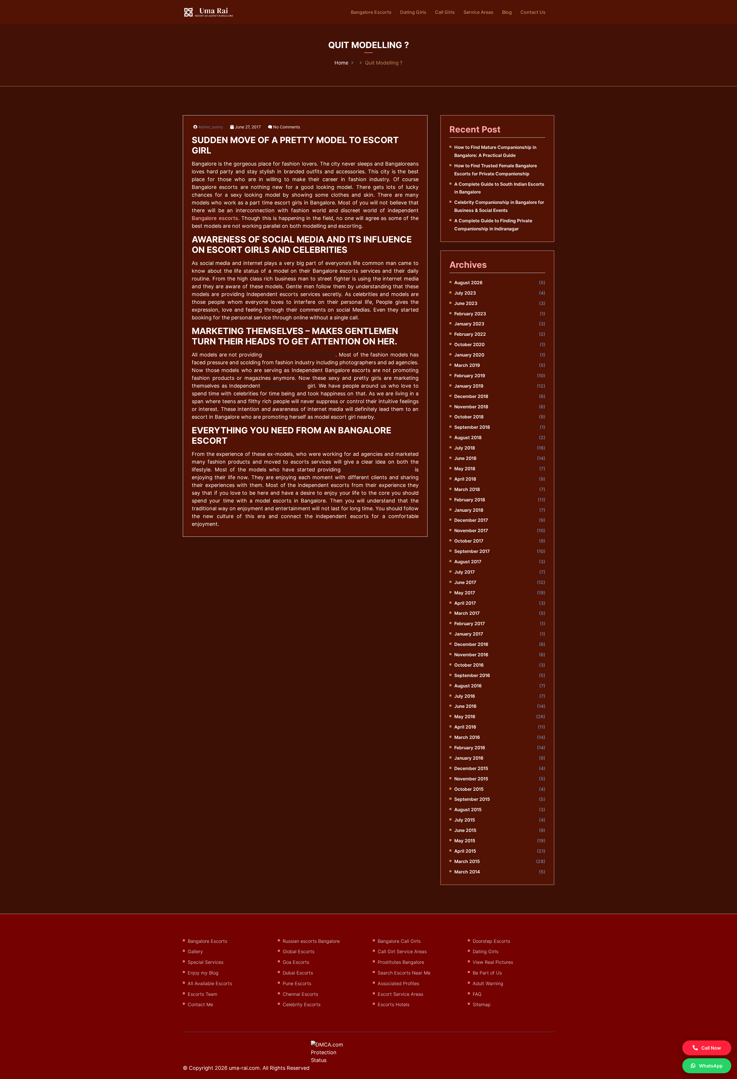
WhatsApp (710, 1066)
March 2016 (467, 737)
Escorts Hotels (393, 1004)
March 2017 (467, 613)
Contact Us (533, 12)
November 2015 (471, 779)
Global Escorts (298, 951)
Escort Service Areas (400, 994)
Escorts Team (202, 994)
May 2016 (464, 716)
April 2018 (465, 479)
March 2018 (467, 489)
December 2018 (471, 396)
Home (341, 63)
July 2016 (464, 696)
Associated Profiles (398, 983)
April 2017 (465, 603)
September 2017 (472, 551)
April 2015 (465, 851)
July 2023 (465, 293)
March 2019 (467, 365)
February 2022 (470, 334)
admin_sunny (210, 127)
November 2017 (471, 530)
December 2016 (471, 644)
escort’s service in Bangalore (299, 355)
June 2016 (465, 706)
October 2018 (469, 417)
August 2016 (468, 686)
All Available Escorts (210, 983)
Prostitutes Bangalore (401, 962)
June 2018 (465, 458)
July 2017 (464, 572)
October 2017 (468, 541)
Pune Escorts (297, 983)
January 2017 (468, 634)
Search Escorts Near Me (404, 973)
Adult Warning (488, 983)
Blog (507, 12)
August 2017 (467, 561)
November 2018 (471, 406)
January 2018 (468, 510)
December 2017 (471, 520)
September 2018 (472, 427)
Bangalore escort (284, 386)
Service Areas (478, 12)
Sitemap (482, 1004)
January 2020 (469, 355)
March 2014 (467, 872)
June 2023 (465, 303)
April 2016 (465, 727)
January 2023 (469, 324)
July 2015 (464, 820)
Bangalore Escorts (371, 12)
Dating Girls (413, 12)
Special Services (205, 962)
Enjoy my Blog (203, 973)
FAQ (477, 994)
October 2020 (469, 344)
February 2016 (469, 747)
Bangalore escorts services (377, 470)
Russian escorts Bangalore (311, 941)
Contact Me (200, 1004)
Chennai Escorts (300, 994)
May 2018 (464, 468)
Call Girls (445, 12)
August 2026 (468, 282)
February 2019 (469, 375)
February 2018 (469, 499)
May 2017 (464, 593)
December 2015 (471, 768)
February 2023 (470, 313)
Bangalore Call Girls (399, 941)
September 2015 (472, 799)
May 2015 (464, 840)
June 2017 (465, 582)
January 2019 (468, 386)
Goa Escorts (296, 962)
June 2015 (465, 830)
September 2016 (472, 675)
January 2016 (468, 758)
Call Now (710, 1048)
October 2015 (469, 789)
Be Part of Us (487, 973)
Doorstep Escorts (491, 941)
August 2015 (468, 809)
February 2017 (469, 623)
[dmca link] (334, 1054)
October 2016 (469, 665)
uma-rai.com (244, 1068)
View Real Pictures (493, 962)
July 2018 (464, 448)
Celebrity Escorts (301, 1004)
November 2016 (471, 654)
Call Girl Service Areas (402, 951)
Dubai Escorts (298, 973)
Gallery (195, 951)
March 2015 (467, 861)
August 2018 (468, 437)
